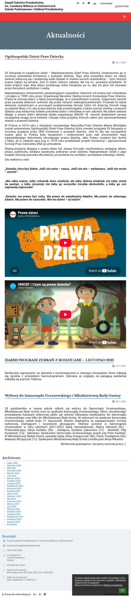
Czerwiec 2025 (14, 496)
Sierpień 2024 (13, 522)
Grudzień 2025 (14, 481)
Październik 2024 (15, 516)
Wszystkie (12, 524)
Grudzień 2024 (14, 511)
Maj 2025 (11, 499)
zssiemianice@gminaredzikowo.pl (23, 545)
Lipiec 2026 (12, 463)
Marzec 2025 (13, 504)
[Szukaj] (110, 8)
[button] (88, 3)
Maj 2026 (11, 468)
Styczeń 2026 (13, 478)
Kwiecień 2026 (14, 470)
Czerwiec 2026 (14, 465)
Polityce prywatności (113, 585)
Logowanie (106, 3)
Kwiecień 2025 (14, 501)
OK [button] (122, 590)
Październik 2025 (15, 486)
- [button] (84, 3)
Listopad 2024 (13, 514)
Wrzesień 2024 (14, 519)
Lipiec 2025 (12, 493)
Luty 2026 (11, 475)
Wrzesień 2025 (14, 488)
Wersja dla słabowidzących (17, 594)
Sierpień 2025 (13, 491)
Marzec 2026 (13, 473)
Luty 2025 (11, 506)
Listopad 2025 (13, 483)
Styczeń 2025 (13, 509)
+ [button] (79, 3)
